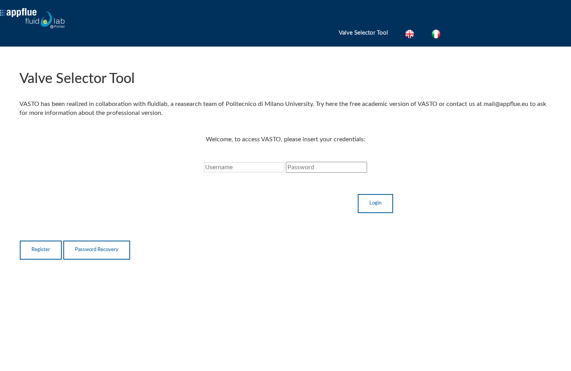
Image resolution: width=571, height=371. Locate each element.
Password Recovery (96, 249)
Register (40, 249)
